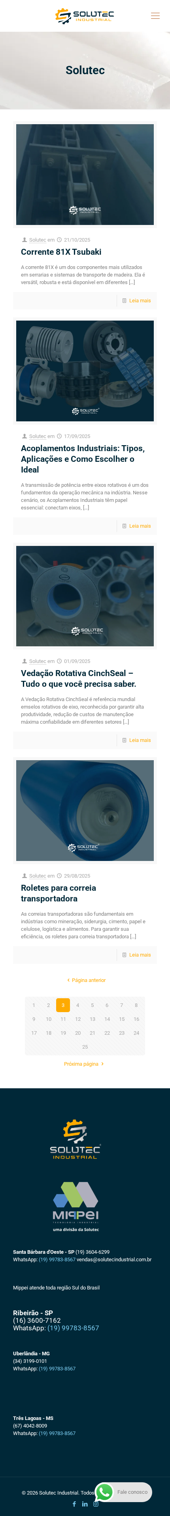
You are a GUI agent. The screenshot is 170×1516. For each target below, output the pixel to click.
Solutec (37, 240)
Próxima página (81, 1064)
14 (107, 1019)
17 (34, 1033)
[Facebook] (74, 1504)
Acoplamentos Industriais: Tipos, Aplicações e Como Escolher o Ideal (83, 459)
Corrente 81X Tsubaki (61, 252)
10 (48, 1019)
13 (92, 1019)
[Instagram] (96, 1504)
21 (92, 1033)
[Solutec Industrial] (85, 16)
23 (122, 1033)
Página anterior (88, 980)
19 (63, 1033)
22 (107, 1033)
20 (78, 1033)
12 (78, 1019)
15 (122, 1019)
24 (136, 1033)
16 (136, 1019)
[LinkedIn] (85, 1504)
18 (48, 1033)
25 (85, 1047)
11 (63, 1019)
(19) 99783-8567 (57, 1259)
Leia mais (140, 301)
